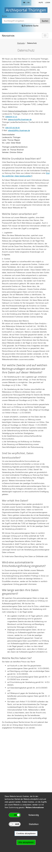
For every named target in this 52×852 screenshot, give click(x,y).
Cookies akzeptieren (26, 833)
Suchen (45, 21)
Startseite (21, 43)
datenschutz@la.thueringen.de (19, 119)
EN (28, 2)
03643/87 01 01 (11, 116)
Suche (4, 16)
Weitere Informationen (35, 807)
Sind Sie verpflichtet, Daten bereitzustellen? (25, 174)
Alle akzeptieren (26, 842)
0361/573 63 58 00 (12, 127)
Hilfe (41, 2)
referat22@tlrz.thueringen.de (19, 130)
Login (47, 2)
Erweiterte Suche (30, 25)
